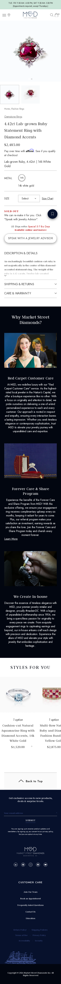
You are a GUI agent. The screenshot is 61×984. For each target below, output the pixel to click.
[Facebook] (38, 865)
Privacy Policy (39, 935)
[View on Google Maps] (9, 15)
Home (7, 108)
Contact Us (30, 911)
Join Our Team (30, 892)
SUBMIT (31, 820)
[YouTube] (45, 865)
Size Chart (47, 198)
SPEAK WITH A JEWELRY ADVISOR (30, 238)
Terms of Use (21, 935)
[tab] (29, 79)
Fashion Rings (18, 108)
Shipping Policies (40, 930)
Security (39, 940)
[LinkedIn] (16, 865)
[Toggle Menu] (5, 15)
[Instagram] (31, 865)
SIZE (6, 198)
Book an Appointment (30, 898)
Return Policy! (20, 930)
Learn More (11, 539)
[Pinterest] (23, 865)
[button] (9, 94)
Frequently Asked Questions (30, 905)
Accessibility (24, 940)
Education (30, 918)
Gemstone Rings (13, 117)
